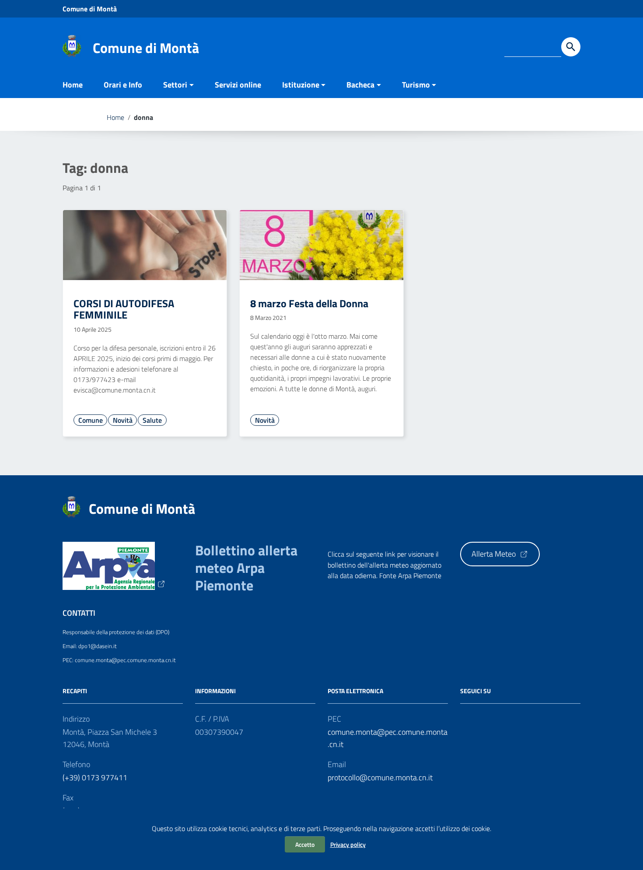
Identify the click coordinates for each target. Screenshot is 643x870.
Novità (123, 420)
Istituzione (300, 85)
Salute (152, 420)
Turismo (416, 85)
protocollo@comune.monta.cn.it (380, 777)
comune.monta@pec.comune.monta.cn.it (387, 738)
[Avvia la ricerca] (570, 46)
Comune (90, 420)
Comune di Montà (90, 9)
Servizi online (238, 85)
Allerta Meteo (494, 554)
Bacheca (360, 85)
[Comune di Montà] (72, 45)
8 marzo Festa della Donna (309, 303)
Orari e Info (123, 85)
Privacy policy (348, 844)
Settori (175, 85)
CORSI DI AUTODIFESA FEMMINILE (123, 309)
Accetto (305, 844)
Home (73, 85)
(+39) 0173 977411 (95, 777)
